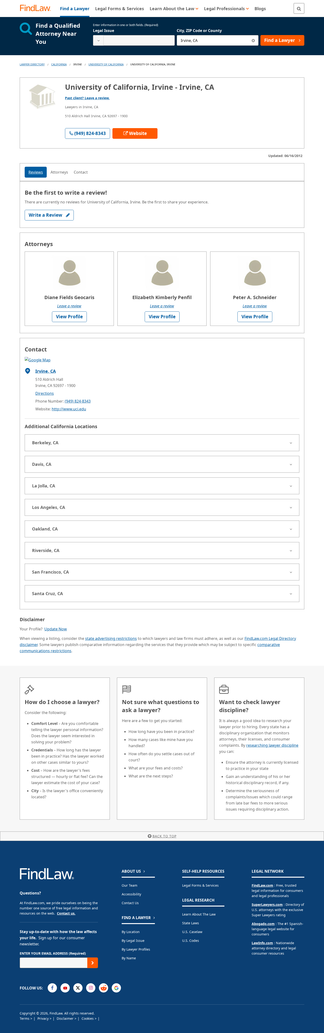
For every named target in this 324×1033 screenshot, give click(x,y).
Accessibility (131, 894)
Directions (44, 393)
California (59, 64)
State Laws (190, 923)
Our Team (129, 885)
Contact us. (66, 913)
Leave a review (69, 306)
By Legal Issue (133, 940)
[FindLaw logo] (37, 8)
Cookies (88, 1018)
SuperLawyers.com (267, 904)
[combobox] (134, 40)
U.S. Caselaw (192, 932)
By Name (129, 958)
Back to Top (164, 836)
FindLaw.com (262, 885)
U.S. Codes (190, 940)
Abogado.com (263, 923)
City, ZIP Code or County (199, 30)
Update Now (55, 629)
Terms (25, 1018)
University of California (106, 64)
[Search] (299, 8)
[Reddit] (103, 988)
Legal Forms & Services (200, 885)
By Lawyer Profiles (136, 949)
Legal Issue (103, 30)
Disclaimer (65, 1018)
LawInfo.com (262, 943)
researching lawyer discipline (272, 745)
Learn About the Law (199, 914)
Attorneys (59, 172)
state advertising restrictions (111, 638)
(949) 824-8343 (78, 401)
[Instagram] (90, 988)
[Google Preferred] (116, 988)
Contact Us (130, 903)
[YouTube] (65, 988)
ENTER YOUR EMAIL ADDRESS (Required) (53, 953)
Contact (81, 172)
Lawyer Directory (32, 64)
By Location (131, 932)
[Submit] (92, 962)
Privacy (43, 1018)
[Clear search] (253, 40)
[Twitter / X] (78, 988)
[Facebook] (52, 988)
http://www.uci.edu (69, 409)
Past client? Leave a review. (87, 98)
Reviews (35, 172)
